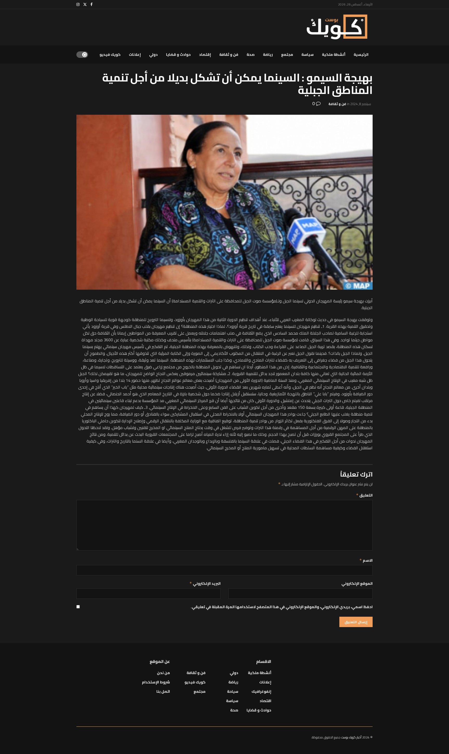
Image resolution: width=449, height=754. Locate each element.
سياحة (232, 691)
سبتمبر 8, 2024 (360, 104)
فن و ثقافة (228, 54)
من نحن (163, 672)
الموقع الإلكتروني (357, 583)
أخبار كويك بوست (351, 737)
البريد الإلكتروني (205, 583)
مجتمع (287, 54)
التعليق (364, 495)
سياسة (307, 54)
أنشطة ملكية (333, 54)
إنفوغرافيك (261, 691)
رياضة (268, 54)
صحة (251, 54)
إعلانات (135, 54)
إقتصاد (205, 54)
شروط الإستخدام (156, 682)
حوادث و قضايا (178, 54)
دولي (153, 54)
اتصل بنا (163, 691)
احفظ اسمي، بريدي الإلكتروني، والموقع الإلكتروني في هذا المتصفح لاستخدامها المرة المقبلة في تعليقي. (282, 607)
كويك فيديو (110, 54)
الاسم (366, 560)
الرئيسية (361, 54)
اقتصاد (265, 700)
